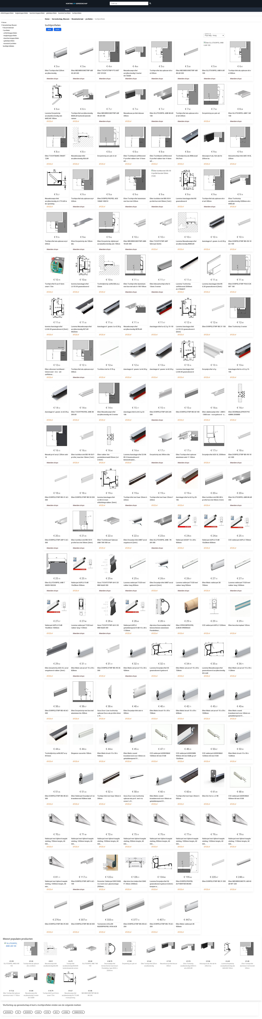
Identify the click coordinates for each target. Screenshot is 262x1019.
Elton (47, 1012)
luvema (65, 1012)
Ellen (38, 1012)
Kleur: (58, 29)
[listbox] (214, 35)
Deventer (28, 1012)
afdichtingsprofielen (7, 13)
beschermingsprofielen (37, 13)
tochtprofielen (77, 13)
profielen (7, 30)
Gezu (56, 1012)
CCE (18, 1012)
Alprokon (8, 1012)
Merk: (49, 29)
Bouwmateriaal (9, 28)
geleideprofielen (51, 13)
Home (67, 10)
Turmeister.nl (78, 1012)
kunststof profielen (64, 13)
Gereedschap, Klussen (9, 25)
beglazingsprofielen (22, 13)
